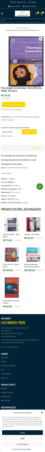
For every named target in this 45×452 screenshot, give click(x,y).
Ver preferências (22, 444)
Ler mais (8, 232)
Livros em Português (22, 117)
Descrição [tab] (36, 148)
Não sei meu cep (7, 136)
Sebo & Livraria (19, 342)
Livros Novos (34, 117)
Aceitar (22, 433)
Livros (12, 117)
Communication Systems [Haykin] (11, 302)
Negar (23, 438)
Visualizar (15, 232)
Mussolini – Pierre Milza (31, 234)
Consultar (29, 132)
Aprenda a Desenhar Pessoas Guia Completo (32, 265)
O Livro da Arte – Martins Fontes (11, 265)
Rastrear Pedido (15, 6)
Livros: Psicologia (7, 120)
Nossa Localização (31, 6)
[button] (42, 413)
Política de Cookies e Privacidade (21, 449)
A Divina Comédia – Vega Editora (11, 235)
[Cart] (41, 13)
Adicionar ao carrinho (13, 104)
